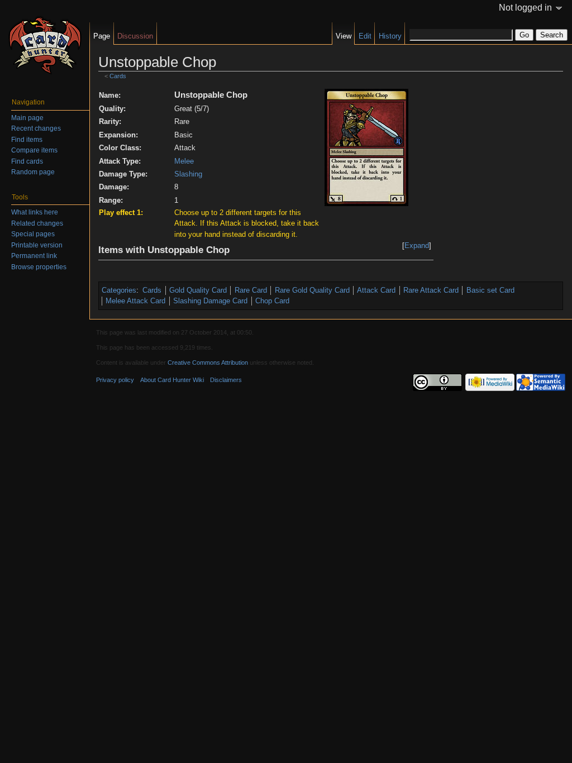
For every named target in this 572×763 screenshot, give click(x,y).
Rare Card (251, 290)
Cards (117, 76)
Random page (33, 172)
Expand (416, 245)
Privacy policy (115, 379)
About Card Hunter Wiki (172, 379)
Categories (119, 290)
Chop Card (272, 301)
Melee (184, 161)
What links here (34, 212)
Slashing (188, 174)
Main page (27, 118)
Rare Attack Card (431, 290)
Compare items (34, 150)
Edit (365, 36)
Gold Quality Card (198, 290)
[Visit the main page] (44, 44)
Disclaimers (226, 379)
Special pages (33, 234)
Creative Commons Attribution (208, 362)
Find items (26, 140)
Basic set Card (490, 290)
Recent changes (36, 128)
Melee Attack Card (135, 301)
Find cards (27, 161)
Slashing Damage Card (210, 301)
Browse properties (38, 267)
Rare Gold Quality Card (312, 290)
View (343, 36)
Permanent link (34, 256)
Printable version (37, 245)
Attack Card (376, 290)
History (390, 36)
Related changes (37, 223)
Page (101, 36)
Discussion (135, 36)
